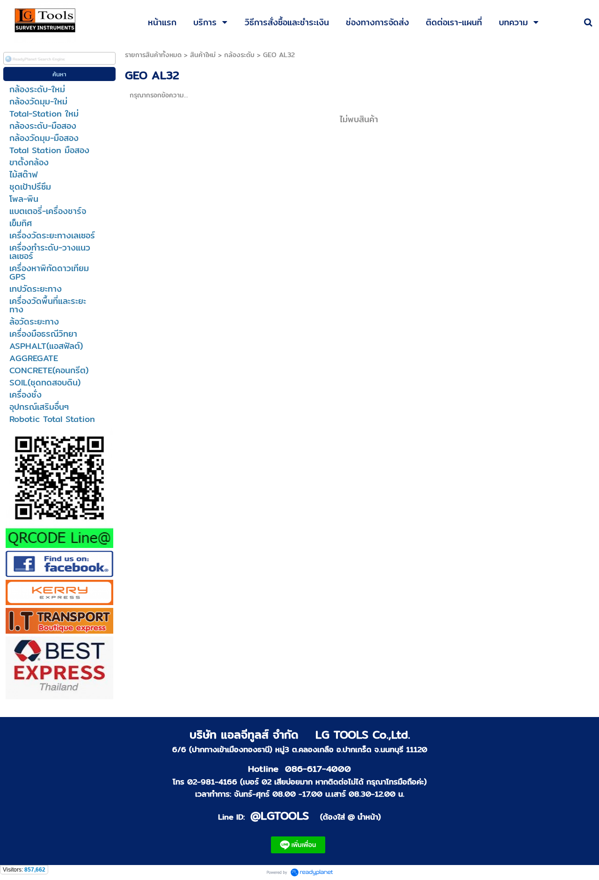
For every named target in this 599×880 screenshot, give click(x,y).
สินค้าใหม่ (203, 55)
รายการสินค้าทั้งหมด (153, 55)
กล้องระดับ (239, 55)
